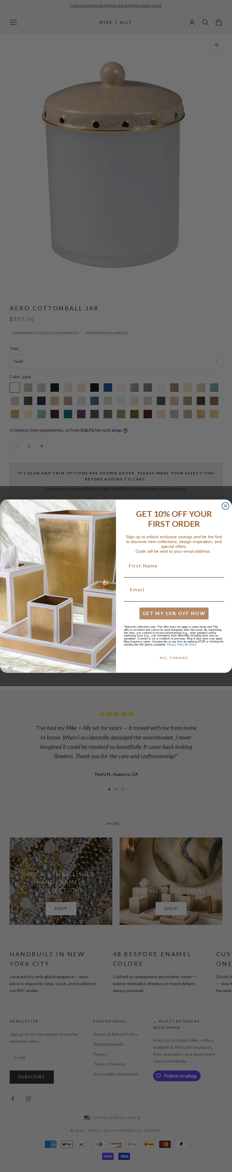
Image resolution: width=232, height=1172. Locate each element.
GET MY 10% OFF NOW (174, 613)
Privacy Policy (176, 644)
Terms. (192, 644)
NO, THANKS (174, 657)
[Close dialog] (225, 506)
